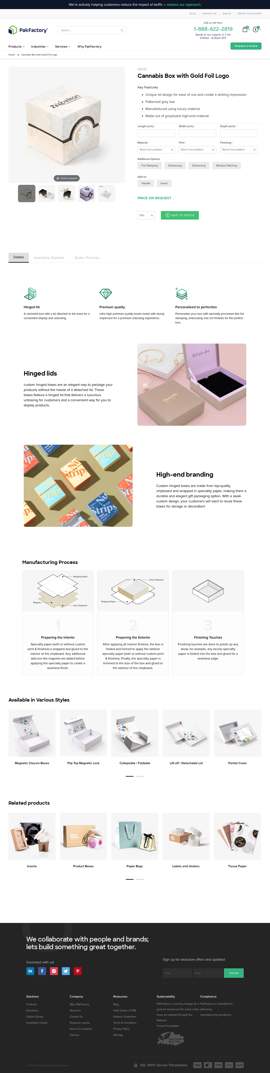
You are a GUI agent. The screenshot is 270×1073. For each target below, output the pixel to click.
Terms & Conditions (125, 1022)
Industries (32, 1010)
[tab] (18, 257)
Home (11, 54)
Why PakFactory (79, 1004)
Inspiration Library (37, 1022)
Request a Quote (246, 46)
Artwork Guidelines (124, 1016)
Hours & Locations (81, 1029)
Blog (193, 13)
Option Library (34, 1016)
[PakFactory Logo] (28, 30)
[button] (129, 776)
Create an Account (249, 13)
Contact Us (209, 13)
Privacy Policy (121, 1029)
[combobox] (91, 30)
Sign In (227, 13)
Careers (74, 1035)
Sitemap (118, 1035)
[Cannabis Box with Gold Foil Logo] (26, 193)
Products (31, 1004)
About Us (75, 1010)
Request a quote (80, 1022)
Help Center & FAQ (124, 1010)
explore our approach (183, 4)
